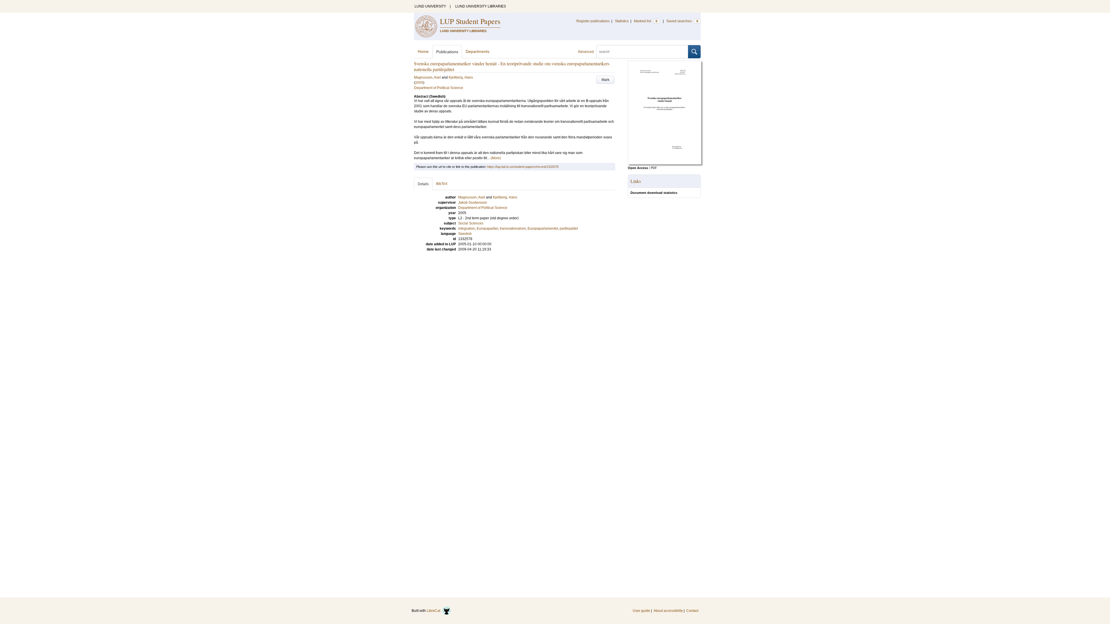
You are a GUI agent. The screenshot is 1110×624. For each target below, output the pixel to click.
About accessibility (668, 611)
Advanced (586, 52)
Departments (477, 51)
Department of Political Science (438, 88)
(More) (496, 158)
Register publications (593, 21)
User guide (641, 611)
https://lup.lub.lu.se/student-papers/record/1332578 (522, 166)
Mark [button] (605, 80)
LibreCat (434, 611)
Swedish (465, 234)
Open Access (638, 168)
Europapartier (487, 228)
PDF (654, 168)
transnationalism (513, 228)
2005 (419, 83)
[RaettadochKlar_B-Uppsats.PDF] (664, 163)
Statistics (622, 21)
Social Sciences (470, 223)
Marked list (645, 21)
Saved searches (682, 21)
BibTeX (441, 184)
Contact (692, 611)
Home (423, 51)
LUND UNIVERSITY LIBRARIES (480, 6)
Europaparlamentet (543, 228)
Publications (447, 51)
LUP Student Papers (470, 21)
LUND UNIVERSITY (430, 6)
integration (466, 228)
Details (423, 184)
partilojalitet (569, 228)
